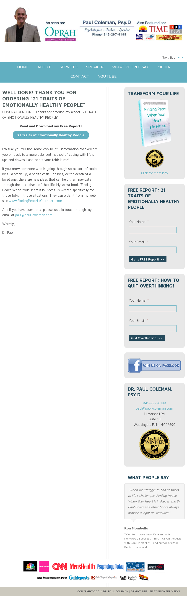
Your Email (138, 242)
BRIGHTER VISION (168, 591)
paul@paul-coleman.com (33, 215)
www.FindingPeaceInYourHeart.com (35, 201)
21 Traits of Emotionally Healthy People (50, 135)
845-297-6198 (154, 403)
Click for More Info (154, 173)
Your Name (139, 222)
